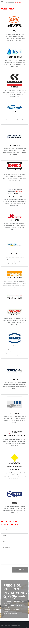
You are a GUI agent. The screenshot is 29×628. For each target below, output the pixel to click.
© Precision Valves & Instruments (9, 623)
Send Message (20, 569)
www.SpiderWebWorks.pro (22, 627)
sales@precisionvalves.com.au (13, 625)
